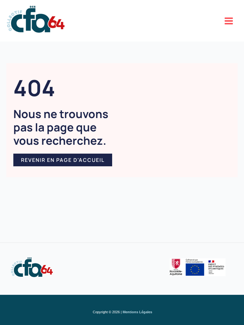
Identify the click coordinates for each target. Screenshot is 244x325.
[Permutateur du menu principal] (229, 21)
